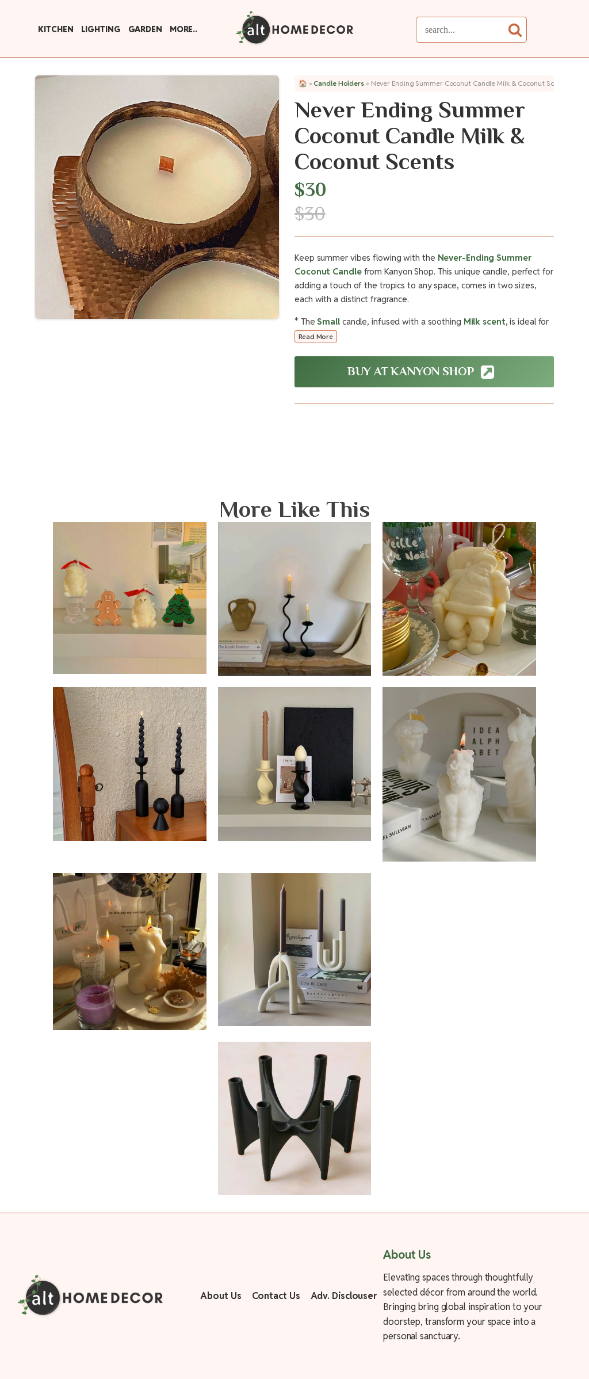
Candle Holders (338, 83)
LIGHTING (101, 29)
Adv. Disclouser (344, 1296)
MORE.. (183, 29)
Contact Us (276, 1296)
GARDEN (145, 29)
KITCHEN (55, 29)
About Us (220, 1296)
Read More (316, 336)
